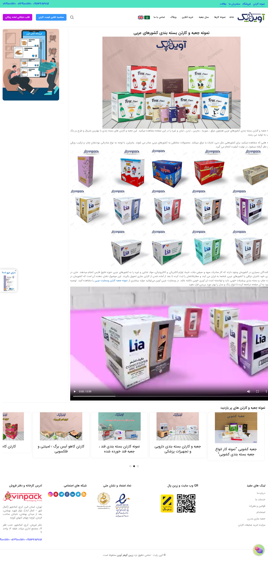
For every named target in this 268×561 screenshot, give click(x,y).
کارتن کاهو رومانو (29, 446)
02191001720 (9, 3)
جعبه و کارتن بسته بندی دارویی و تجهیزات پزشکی (204, 449)
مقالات (223, 4)
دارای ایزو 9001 (8, 272)
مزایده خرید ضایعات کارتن (251, 525)
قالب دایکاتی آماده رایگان (17, 17)
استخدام (261, 512)
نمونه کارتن (259, 4)
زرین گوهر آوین (125, 555)
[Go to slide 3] (130, 466)
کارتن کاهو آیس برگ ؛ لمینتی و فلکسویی (87, 449)
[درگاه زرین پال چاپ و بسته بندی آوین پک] (167, 503)
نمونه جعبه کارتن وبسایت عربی (111, 280)
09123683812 (41, 3)
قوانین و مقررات (257, 506)
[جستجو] (72, 17)
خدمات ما (260, 500)
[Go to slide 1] (138, 466)
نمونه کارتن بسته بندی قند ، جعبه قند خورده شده (145, 449)
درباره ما (261, 493)
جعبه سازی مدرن (256, 519)
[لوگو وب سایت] (251, 17)
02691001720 (24, 3)
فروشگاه (247, 4)
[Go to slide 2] (134, 466)
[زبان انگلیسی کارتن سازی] (140, 17)
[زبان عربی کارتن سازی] (146, 17)
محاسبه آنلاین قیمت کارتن (51, 17)
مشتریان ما (234, 4)
